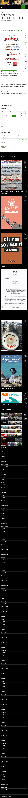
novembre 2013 (4, 784)
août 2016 (3, 709)
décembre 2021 (4, 546)
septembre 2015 (4, 738)
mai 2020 (3, 596)
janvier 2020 (3, 603)
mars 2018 (3, 660)
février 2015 (3, 756)
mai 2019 (3, 624)
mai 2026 (3, 453)
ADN (2, 7)
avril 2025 (3, 482)
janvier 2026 (3, 461)
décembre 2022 (4, 523)
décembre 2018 (4, 637)
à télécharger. (19, 30)
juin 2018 (3, 652)
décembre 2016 (4, 699)
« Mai (2, 126)
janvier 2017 (3, 696)
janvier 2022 (3, 544)
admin (10, 20)
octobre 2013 (4, 787)
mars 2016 (3, 722)
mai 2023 (3, 513)
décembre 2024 (4, 490)
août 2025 (3, 472)
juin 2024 (3, 495)
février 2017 (3, 694)
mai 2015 (3, 748)
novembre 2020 (4, 580)
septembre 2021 (4, 554)
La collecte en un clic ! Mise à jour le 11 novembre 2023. (25, 165)
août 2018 (3, 647)
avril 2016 (3, 720)
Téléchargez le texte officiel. (7, 312)
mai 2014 (3, 776)
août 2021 (3, 557)
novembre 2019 (4, 608)
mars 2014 (3, 779)
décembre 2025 (4, 464)
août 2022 (3, 528)
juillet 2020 (3, 590)
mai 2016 (3, 717)
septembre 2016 (4, 707)
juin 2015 (3, 745)
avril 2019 (3, 627)
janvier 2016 (3, 727)
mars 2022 (3, 539)
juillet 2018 (3, 650)
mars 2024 (3, 497)
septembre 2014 (4, 769)
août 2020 (3, 588)
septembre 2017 (4, 676)
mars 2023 (3, 518)
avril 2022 (3, 536)
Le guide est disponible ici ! (25, 236)
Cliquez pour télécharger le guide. (25, 200)
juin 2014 (3, 774)
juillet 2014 (3, 771)
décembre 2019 (4, 606)
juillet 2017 (3, 681)
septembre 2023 (4, 505)
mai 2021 (3, 565)
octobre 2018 (4, 642)
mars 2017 (3, 691)
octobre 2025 (4, 469)
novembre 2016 (4, 701)
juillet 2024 (3, 492)
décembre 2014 (4, 761)
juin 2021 (3, 562)
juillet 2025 (3, 474)
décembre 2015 (4, 730)
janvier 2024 (3, 503)
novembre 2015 (4, 732)
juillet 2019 (3, 619)
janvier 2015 (3, 758)
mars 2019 (3, 629)
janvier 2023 (3, 521)
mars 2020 (3, 598)
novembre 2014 (4, 763)
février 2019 (3, 632)
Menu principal (26, 7)
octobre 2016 (4, 704)
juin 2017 (3, 683)
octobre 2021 (4, 552)
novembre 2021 (4, 549)
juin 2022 (3, 531)
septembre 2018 (4, 645)
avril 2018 (3, 658)
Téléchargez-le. (25, 321)
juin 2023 (3, 510)
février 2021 (3, 572)
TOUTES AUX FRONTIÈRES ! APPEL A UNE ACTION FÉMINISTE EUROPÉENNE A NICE (14, 93)
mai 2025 (3, 479)
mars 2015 (3, 753)
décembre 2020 (4, 577)
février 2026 (3, 459)
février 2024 (3, 500)
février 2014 (3, 782)
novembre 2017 (4, 670)
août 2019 (3, 616)
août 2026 (3, 451)
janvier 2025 (3, 487)
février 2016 (3, 725)
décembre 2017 (4, 668)
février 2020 (3, 601)
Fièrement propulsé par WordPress (7, 796)
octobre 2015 (4, 735)
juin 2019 (3, 621)
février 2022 (3, 541)
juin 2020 (3, 593)
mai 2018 (3, 655)
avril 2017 (3, 689)
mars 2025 (3, 484)
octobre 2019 (4, 611)
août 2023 (3, 508)
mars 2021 (3, 570)
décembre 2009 (4, 789)
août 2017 (3, 678)
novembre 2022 (4, 526)
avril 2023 (3, 515)
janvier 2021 (3, 575)
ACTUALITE (3, 12)
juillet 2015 (3, 743)
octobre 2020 (4, 583)
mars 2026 (3, 456)
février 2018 (3, 663)
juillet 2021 (3, 559)
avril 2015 (3, 751)
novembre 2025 (4, 466)
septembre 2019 (4, 614)
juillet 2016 (3, 712)
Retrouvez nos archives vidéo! (25, 416)
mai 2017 (3, 686)
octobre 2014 (4, 766)
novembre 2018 (4, 639)
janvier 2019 (3, 634)
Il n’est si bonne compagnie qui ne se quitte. (10, 135)
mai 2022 (3, 534)
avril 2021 (3, 567)
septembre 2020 (4, 585)
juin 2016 (3, 714)
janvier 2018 (3, 665)
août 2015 (3, 740)
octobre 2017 (4, 673)
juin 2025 (3, 477)
